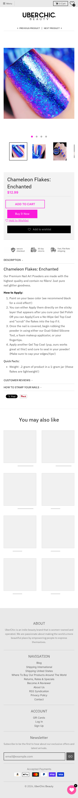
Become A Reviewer (39, 683)
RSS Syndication (39, 691)
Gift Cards (39, 717)
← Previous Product (28, 28)
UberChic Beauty (43, 786)
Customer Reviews (17, 380)
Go (70, 756)
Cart (62, 3)
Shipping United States (39, 670)
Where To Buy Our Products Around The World (39, 674)
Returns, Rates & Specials (39, 679)
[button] (72, 3)
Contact (39, 699)
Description (12, 259)
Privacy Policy (39, 695)
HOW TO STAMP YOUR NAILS (21, 387)
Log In (39, 721)
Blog (39, 662)
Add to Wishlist (18, 220)
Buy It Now (22, 213)
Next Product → (53, 28)
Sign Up (39, 725)
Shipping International (39, 666)
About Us (39, 687)
